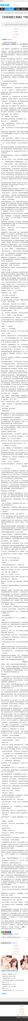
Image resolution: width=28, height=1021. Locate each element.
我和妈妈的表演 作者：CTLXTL (9, 984)
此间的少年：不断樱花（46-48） (9, 974)
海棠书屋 (18, 21)
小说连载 (18, 9)
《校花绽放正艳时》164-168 (8, 978)
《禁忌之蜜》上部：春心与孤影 (9, 986)
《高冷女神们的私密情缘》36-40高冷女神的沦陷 (13, 980)
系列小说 (24, 9)
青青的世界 (10, 39)
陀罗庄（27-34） (6, 982)
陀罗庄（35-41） (6, 988)
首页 (2, 9)
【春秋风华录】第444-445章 (8, 976)
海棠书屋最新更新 (9, 9)
